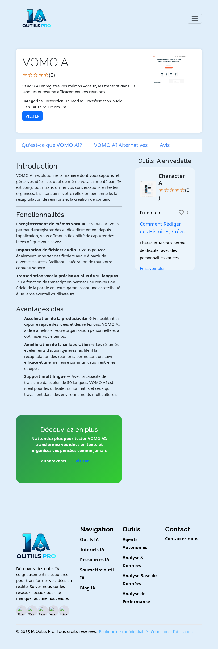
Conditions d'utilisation (172, 631)
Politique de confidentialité (123, 631)
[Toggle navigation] (195, 19)
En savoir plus (152, 268)
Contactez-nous (181, 539)
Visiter (32, 116)
